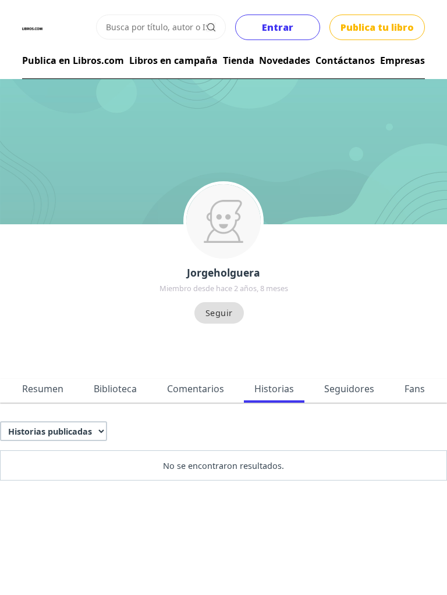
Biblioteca (115, 388)
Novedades (284, 60)
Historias (274, 388)
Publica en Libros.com (73, 60)
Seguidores (349, 388)
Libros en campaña (173, 60)
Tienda (238, 60)
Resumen (42, 388)
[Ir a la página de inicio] (32, 28)
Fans (415, 388)
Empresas (402, 60)
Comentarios (195, 388)
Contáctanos (345, 60)
